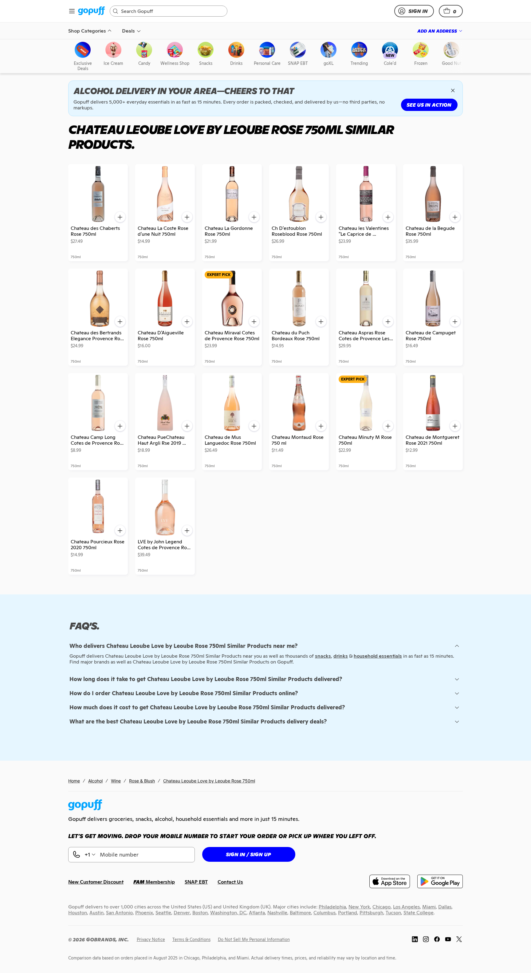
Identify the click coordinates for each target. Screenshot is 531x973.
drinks (340, 656)
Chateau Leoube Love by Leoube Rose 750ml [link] (209, 780)
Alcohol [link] (95, 780)
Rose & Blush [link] (142, 780)
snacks (323, 656)
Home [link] (74, 780)
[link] (91, 11)
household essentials (378, 656)
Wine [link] (116, 780)
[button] (451, 11)
